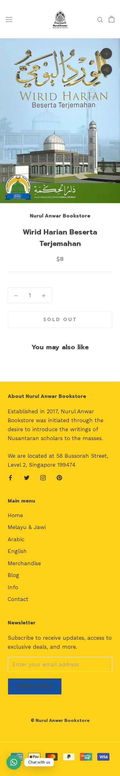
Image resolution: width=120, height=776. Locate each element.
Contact (18, 599)
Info (13, 587)
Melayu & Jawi (27, 527)
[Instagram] (43, 477)
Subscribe (34, 686)
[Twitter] (26, 477)
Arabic (16, 539)
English (17, 551)
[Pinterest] (59, 477)
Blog (13, 575)
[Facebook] (10, 477)
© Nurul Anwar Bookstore (60, 720)
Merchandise (24, 563)
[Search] (100, 19)
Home (15, 515)
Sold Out (60, 319)
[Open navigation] (9, 19)
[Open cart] (111, 19)
